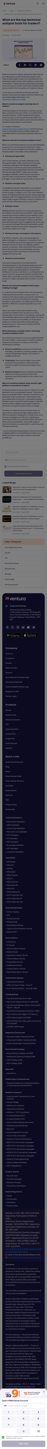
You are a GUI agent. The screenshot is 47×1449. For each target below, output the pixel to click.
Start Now (23, 1444)
